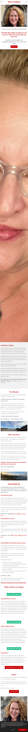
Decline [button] (13, 729)
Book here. (15, 513)
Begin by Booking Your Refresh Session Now (14, 582)
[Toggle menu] (26, 1)
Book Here (16, 535)
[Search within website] (1, 1)
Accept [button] (22, 729)
